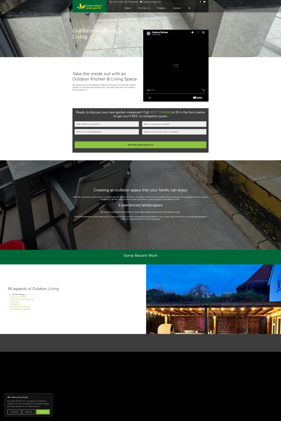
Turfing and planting (20, 306)
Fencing (15, 302)
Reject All (28, 412)
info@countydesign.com (152, 2)
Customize (14, 412)
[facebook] (200, 2)
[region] (28, 405)
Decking (15, 304)
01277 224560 (118, 2)
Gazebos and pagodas (21, 309)
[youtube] (204, 2)
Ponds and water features (23, 299)
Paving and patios (19, 297)
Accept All (43, 412)
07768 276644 (132, 2)
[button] (189, 8)
